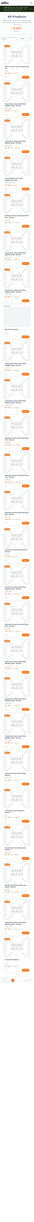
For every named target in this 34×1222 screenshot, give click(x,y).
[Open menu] (31, 2)
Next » (30, 980)
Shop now (25, 337)
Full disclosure (17, 10)
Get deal (25, 77)
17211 (25, 980)
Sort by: (17, 38)
